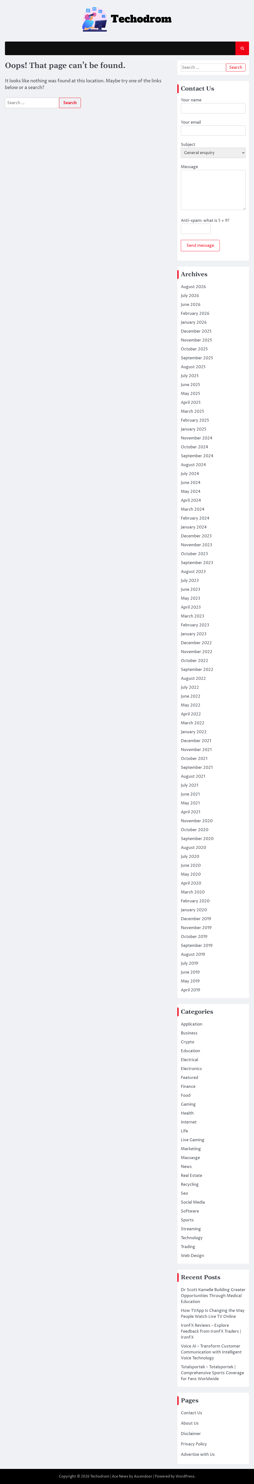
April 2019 (190, 990)
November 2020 (197, 821)
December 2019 (196, 919)
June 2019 (190, 972)
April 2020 (191, 883)
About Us (190, 1423)
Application (191, 1024)
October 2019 (194, 936)
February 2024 (195, 518)
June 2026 (190, 304)
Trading (188, 1247)
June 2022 (190, 696)
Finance (188, 1086)
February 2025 (195, 420)
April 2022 (191, 714)
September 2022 (197, 669)
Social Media (193, 1202)
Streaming (191, 1229)
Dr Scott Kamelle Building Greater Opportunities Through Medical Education (213, 1295)
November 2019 (196, 928)
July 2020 (190, 856)
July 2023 (190, 580)
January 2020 (194, 910)
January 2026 (194, 322)
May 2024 (190, 491)
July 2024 (190, 474)
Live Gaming (192, 1140)
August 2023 (193, 571)
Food (185, 1095)
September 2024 (197, 456)
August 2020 (193, 847)
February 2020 (195, 901)
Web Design (192, 1255)
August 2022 (193, 678)
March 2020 (193, 892)
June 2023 (190, 589)
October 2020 (194, 830)
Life (184, 1131)
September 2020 (197, 839)
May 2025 (190, 393)
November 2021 (196, 750)
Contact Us (191, 1413)
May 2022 (190, 705)
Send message (200, 245)
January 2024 (194, 527)
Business (189, 1033)
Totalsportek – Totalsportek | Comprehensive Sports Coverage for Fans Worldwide (212, 1373)
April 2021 (190, 812)
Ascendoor (143, 1476)
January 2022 (194, 732)
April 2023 (191, 607)
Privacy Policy (194, 1444)
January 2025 (193, 429)
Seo (184, 1193)
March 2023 (192, 616)
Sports (187, 1220)
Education (190, 1051)
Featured (189, 1077)
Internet (189, 1122)
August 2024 (193, 465)
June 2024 (190, 482)
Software (190, 1211)
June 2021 (190, 794)
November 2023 (196, 545)
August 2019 (193, 954)
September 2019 (197, 945)
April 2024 (191, 500)
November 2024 (196, 438)
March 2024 (192, 509)
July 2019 (189, 963)
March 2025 (192, 411)
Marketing (191, 1149)
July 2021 (189, 785)
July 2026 (190, 295)
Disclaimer (191, 1434)
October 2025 (194, 349)
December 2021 (196, 741)
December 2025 (196, 331)
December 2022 (196, 643)
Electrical (189, 1060)
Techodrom (99, 1476)
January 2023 (193, 634)
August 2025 (193, 367)
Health (187, 1113)
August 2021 (193, 776)
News (186, 1166)
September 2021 (197, 767)
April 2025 (191, 402)
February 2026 (195, 313)
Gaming (188, 1104)
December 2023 (196, 536)
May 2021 (190, 803)
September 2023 (197, 563)
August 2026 (193, 287)
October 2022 (194, 660)
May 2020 (191, 874)
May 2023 (190, 598)
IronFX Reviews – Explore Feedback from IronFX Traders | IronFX (211, 1331)
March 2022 (192, 723)
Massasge (190, 1158)
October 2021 (194, 758)
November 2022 (196, 652)
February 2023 (195, 625)
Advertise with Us (198, 1454)
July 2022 (190, 687)
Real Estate (191, 1175)
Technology (192, 1238)
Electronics (191, 1069)
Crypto (187, 1042)
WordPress (185, 1476)
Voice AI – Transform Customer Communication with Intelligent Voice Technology (211, 1352)
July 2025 (190, 376)
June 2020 (191, 865)
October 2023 (194, 554)
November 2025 (196, 340)
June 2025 (190, 385)
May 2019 (190, 981)
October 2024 (194, 447)
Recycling (190, 1184)
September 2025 (197, 358)
